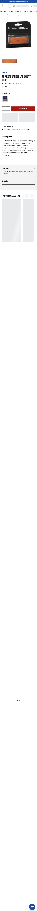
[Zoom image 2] (10, 61)
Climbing (3, 11)
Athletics (4, 15)
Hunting (11, 11)
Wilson (4, 72)
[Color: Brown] (5, 99)
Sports (32, 11)
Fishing (25, 11)
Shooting (18, 11)
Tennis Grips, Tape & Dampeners (20, 15)
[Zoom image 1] (18, 34)
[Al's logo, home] (4, 5)
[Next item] (32, 196)
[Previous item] (27, 196)
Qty (6, 106)
